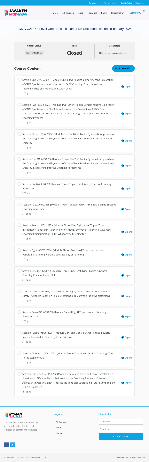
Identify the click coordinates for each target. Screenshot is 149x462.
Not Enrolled (34, 52)
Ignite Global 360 (136, 457)
